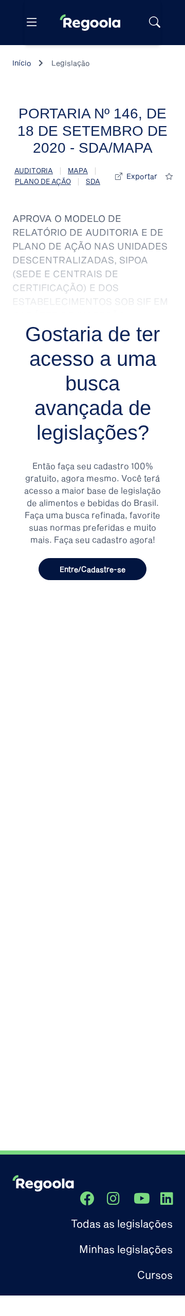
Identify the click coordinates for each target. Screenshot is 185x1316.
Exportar (141, 176)
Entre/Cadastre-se (92, 569)
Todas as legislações (122, 1223)
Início (21, 62)
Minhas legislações (126, 1249)
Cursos (155, 1274)
